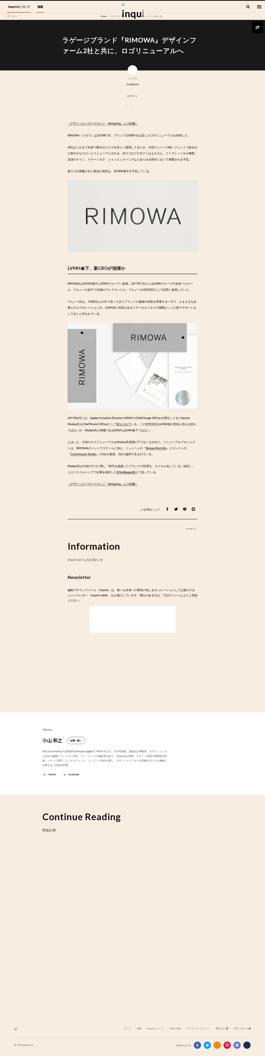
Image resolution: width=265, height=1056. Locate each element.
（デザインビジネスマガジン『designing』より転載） (103, 123)
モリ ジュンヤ (59, 898)
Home (104, 16)
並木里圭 (118, 900)
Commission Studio (83, 454)
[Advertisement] (132, 665)
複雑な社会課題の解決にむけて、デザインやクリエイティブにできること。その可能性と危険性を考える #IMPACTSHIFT (131, 887)
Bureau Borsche (156, 448)
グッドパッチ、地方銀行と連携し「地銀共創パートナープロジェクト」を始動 (70, 886)
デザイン (132, 96)
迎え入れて (124, 424)
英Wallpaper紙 (126, 472)
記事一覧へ (76, 740)
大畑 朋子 (179, 898)
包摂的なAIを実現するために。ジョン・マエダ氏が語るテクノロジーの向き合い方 (192, 886)
